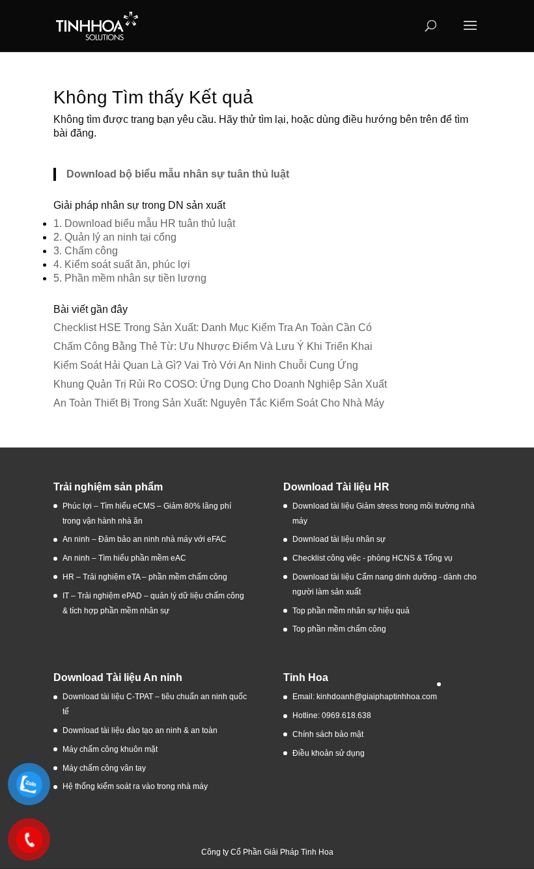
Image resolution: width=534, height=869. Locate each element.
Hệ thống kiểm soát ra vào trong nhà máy (135, 786)
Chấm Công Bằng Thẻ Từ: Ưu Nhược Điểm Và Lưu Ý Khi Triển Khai (212, 346)
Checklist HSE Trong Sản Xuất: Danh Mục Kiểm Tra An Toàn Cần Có (212, 327)
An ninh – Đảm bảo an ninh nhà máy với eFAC (145, 539)
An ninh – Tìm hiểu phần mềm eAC (125, 558)
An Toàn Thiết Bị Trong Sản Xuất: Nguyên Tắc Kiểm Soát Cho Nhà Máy (218, 402)
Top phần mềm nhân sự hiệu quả (351, 610)
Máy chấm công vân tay (104, 768)
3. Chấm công (85, 250)
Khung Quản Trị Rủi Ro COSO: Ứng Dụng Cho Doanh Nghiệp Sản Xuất (220, 384)
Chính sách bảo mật (327, 734)
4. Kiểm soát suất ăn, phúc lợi (121, 264)
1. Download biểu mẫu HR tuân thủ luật (144, 223)
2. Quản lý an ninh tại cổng (114, 237)
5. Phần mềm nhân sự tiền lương (129, 278)
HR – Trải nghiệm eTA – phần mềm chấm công (145, 577)
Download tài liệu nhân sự (339, 539)
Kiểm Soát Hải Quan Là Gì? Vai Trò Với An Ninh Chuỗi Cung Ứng (205, 365)
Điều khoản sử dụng (328, 753)
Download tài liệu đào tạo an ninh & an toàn (141, 730)
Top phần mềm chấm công (339, 629)
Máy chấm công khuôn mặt (110, 749)
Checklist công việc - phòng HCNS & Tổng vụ (372, 558)
